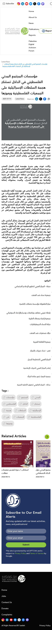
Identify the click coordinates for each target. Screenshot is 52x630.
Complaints (7, 614)
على (7, 417)
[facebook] (38, 3)
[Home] (17, 31)
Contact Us (7, 602)
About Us (33, 17)
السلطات (22, 410)
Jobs (4, 596)
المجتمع (24, 397)
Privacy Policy (20, 553)
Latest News (6, 62)
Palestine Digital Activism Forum (33, 46)
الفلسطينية (36, 417)
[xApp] (34, 3)
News (31, 23)
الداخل (25, 403)
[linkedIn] (22, 3)
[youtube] (26, 3)
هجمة (8, 410)
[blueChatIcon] (30, 3)
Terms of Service (37, 553)
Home (31, 11)
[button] (47, 437)
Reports (32, 35)
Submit (26, 544)
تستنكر (37, 403)
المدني (37, 397)
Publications (34, 29)
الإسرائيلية (37, 410)
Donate (5, 608)
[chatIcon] (42, 3)
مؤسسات (10, 397)
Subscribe (10, 3)
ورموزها (9, 423)
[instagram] (18, 3)
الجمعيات (20, 417)
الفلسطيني (11, 403)
